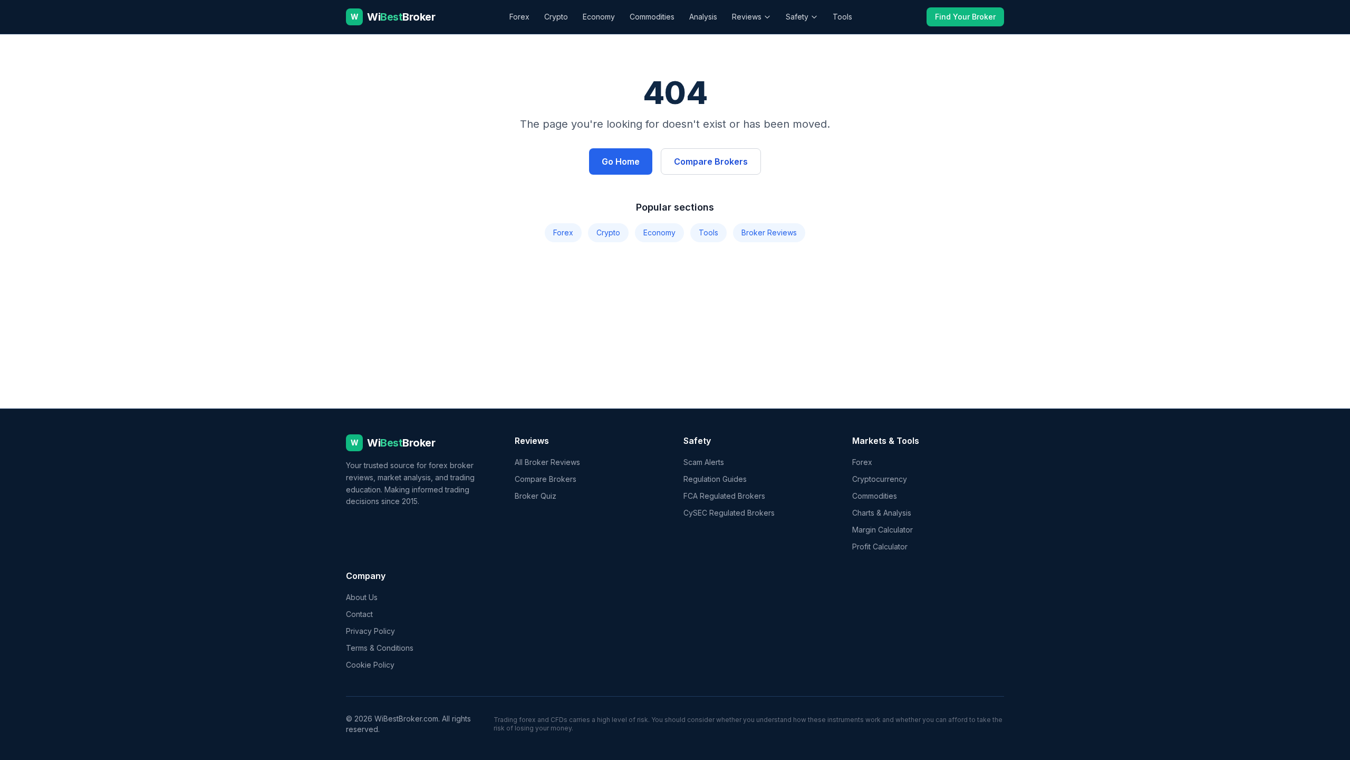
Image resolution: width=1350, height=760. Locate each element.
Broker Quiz (535, 495)
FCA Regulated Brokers (724, 495)
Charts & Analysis (881, 512)
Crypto (556, 16)
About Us (362, 597)
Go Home (621, 161)
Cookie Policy (370, 664)
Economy (599, 16)
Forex (519, 16)
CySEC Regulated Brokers (729, 512)
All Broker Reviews (547, 462)
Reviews (746, 16)
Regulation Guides (715, 478)
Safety (797, 16)
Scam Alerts (703, 462)
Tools (842, 16)
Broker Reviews (769, 232)
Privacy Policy (370, 630)
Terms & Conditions (379, 647)
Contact (359, 614)
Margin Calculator (882, 529)
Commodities (652, 16)
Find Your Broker (965, 16)
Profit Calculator (880, 546)
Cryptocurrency (879, 478)
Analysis (703, 16)
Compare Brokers (711, 161)
